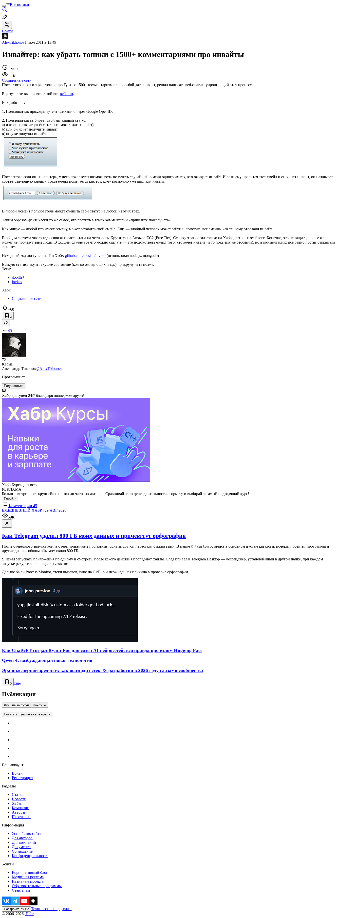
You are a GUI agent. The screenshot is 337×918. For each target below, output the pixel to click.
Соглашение (22, 851)
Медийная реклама (28, 877)
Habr (29, 914)
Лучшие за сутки (16, 705)
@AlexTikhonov (49, 368)
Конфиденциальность (30, 856)
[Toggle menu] (4, 6)
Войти (17, 773)
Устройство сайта (26, 833)
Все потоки (19, 4)
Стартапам (21, 890)
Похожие (39, 705)
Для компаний (24, 842)
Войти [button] (7, 31)
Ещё (17, 683)
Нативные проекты (28, 881)
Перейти (10, 498)
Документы (21, 847)
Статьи (18, 794)
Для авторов (22, 838)
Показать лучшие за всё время (27, 714)
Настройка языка (16, 909)
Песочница (21, 817)
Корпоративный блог (30, 872)
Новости (19, 799)
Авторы (18, 812)
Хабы (16, 803)
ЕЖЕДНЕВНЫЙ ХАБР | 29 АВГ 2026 (34, 510)
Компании (20, 808)
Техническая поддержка (51, 909)
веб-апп (66, 94)
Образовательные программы (37, 886)
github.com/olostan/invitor (85, 255)
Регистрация (22, 778)
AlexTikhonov (13, 42)
